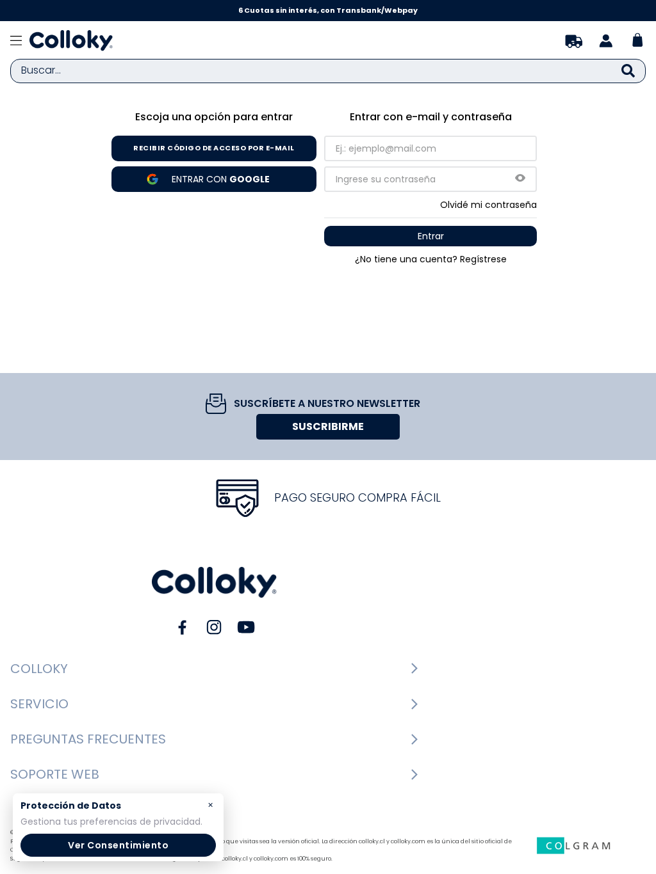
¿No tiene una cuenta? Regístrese (431, 259)
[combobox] (328, 71)
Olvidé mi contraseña (488, 205)
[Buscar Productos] (628, 71)
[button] (520, 179)
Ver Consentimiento (118, 845)
